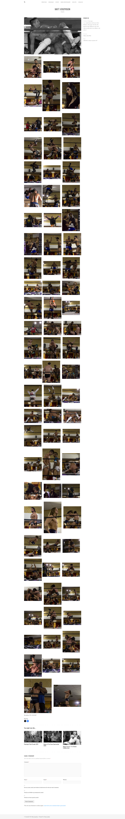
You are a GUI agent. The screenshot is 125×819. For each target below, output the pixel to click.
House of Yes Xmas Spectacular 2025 (51, 745)
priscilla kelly (89, 28)
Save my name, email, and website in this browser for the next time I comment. (41, 787)
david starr (94, 23)
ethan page (90, 24)
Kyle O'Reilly (90, 26)
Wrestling (44, 2)
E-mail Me (80, 2)
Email (45, 779)
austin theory (88, 23)
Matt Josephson (35, 817)
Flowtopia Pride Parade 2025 (31, 744)
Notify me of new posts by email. (31, 797)
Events (57, 2)
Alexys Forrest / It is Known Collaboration (69, 747)
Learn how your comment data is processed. (55, 805)
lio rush (94, 26)
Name (25, 779)
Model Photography (65, 2)
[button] (32, 67)
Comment (26, 762)
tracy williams (95, 28)
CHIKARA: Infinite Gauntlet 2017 (90, 40)
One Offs (74, 2)
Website (65, 779)
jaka (97, 24)
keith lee (85, 26)
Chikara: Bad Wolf (87, 35)
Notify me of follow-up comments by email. (33, 792)
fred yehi (94, 24)
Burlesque (51, 2)
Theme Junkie (47, 817)
